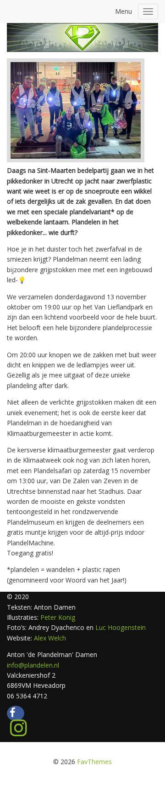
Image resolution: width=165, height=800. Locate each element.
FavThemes (94, 761)
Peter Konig (56, 617)
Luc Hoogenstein (120, 627)
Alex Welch (50, 638)
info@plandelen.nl (33, 665)
